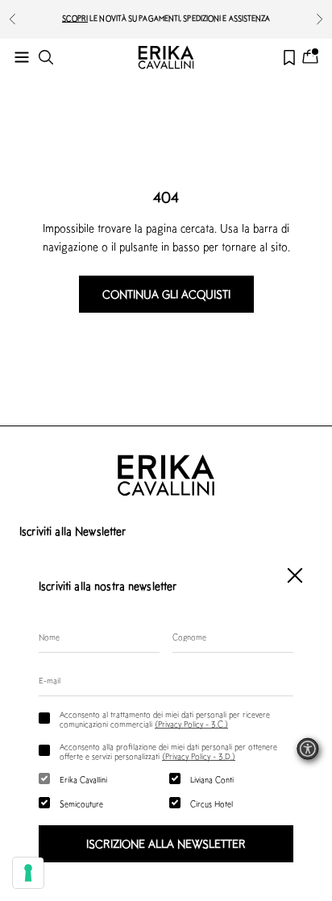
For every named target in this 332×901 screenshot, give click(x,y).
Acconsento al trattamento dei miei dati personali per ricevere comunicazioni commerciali (165, 719)
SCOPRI (75, 18)
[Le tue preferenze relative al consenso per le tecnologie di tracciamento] (28, 872)
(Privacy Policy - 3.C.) (191, 724)
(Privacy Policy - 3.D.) (198, 756)
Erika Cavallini (83, 779)
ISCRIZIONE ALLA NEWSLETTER (166, 843)
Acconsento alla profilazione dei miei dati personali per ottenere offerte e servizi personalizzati (168, 751)
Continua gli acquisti (166, 294)
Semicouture (81, 803)
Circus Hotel (211, 803)
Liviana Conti (212, 779)
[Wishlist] (289, 57)
